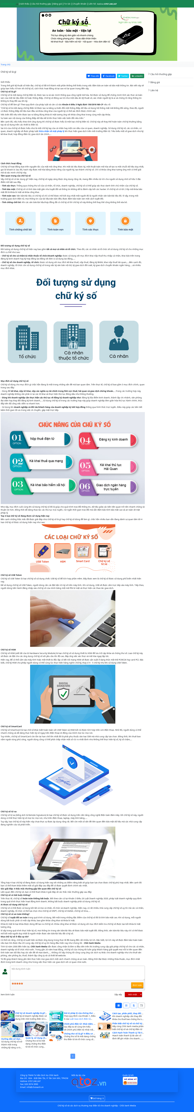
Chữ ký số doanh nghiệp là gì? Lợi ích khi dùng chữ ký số (43, 1013)
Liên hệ (92, 3)
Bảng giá (57, 3)
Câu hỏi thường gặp (41, 3)
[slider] (17, 983)
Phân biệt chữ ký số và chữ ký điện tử (131, 1023)
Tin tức (67, 3)
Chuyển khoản (79, 3)
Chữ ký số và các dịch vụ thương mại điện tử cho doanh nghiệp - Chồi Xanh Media (97, 1105)
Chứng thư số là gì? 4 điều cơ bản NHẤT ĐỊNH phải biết (91, 1033)
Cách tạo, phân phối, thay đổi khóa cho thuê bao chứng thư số (143, 1013)
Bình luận (137, 985)
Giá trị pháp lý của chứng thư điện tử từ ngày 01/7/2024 (91, 1013)
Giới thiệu (25, 3)
